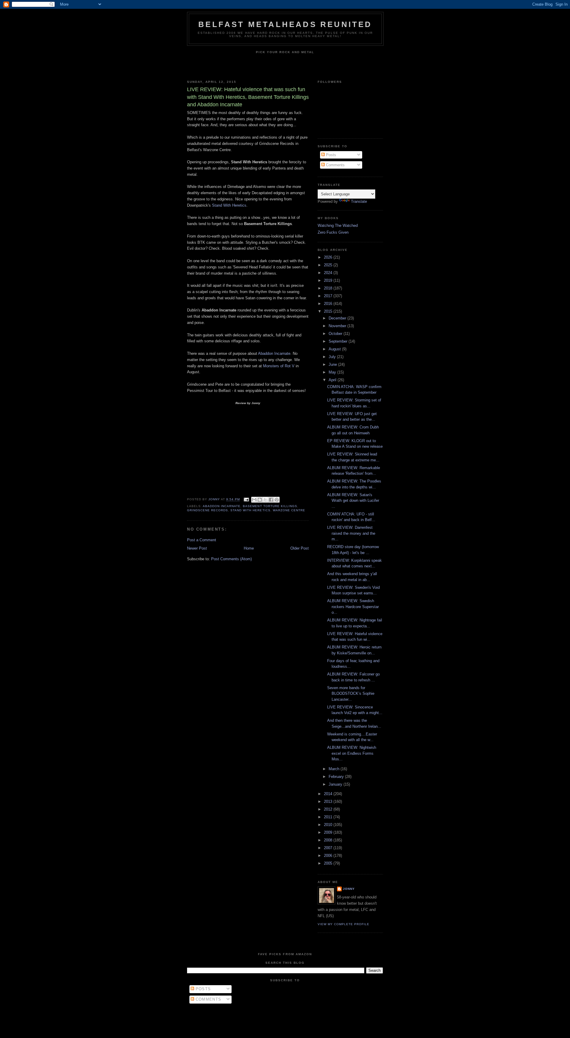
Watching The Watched (338, 225)
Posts (330, 155)
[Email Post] (246, 499)
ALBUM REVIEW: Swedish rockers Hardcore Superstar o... (353, 607)
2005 (328, 863)
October (336, 333)
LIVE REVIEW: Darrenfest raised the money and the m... (351, 533)
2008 (328, 840)
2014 (328, 794)
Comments (335, 165)
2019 (328, 280)
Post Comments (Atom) (231, 559)
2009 (328, 832)
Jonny (349, 888)
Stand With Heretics (229, 205)
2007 (328, 848)
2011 (328, 817)
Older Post (299, 548)
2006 (328, 855)
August (335, 349)
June (333, 364)
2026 (328, 257)
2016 (328, 303)
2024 (328, 272)
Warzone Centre (289, 510)
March (335, 769)
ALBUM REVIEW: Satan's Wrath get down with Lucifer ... (353, 501)
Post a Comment (201, 540)
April (333, 380)
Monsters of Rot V (278, 366)
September (339, 341)
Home (249, 548)
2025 (328, 265)
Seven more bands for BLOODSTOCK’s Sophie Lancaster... (350, 694)
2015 (328, 311)
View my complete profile (343, 924)
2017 (328, 296)
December (338, 318)
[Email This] (254, 500)
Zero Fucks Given (333, 232)
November (338, 326)
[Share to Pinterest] (277, 500)
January (336, 784)
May (333, 372)
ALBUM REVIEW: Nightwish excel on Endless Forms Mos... (351, 753)
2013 (328, 801)
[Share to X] (265, 500)
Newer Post (197, 548)
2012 (328, 809)
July (333, 357)
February (337, 776)
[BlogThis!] (260, 500)
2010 (328, 824)
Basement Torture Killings (270, 506)
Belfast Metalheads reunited (285, 24)
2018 (328, 288)
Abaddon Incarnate (274, 353)
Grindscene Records (207, 510)
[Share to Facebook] (271, 500)
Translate (359, 201)
